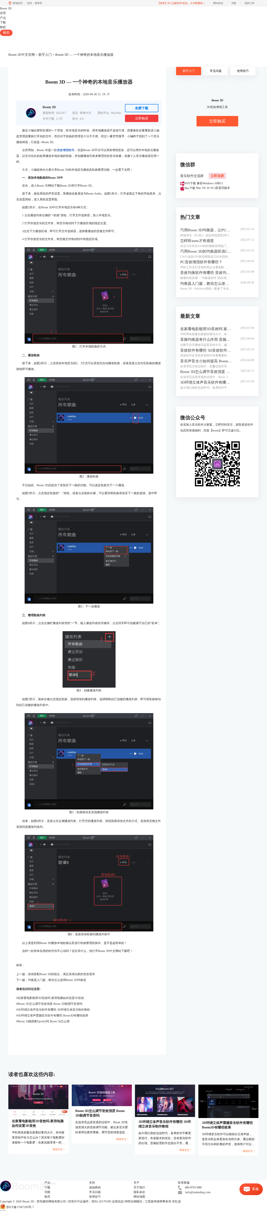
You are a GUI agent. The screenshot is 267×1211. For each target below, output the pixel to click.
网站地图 (139, 1196)
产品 (3, 17)
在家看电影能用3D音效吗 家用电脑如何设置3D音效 (50, 998)
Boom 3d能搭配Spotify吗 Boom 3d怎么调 (42, 1021)
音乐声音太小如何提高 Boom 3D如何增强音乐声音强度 (206, 361)
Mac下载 (189, 188)
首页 (3, 13)
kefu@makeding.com (197, 1192)
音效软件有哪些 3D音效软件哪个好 (206, 350)
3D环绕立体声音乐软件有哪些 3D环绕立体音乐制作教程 (53, 1009)
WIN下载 (190, 183)
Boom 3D (5, 8)
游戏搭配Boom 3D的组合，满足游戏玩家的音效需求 (61, 974)
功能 (47, 1192)
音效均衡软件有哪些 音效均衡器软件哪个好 (206, 273)
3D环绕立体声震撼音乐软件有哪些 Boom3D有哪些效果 (52, 1015)
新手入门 (45, 54)
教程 (3, 27)
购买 (6, 32)
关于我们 (139, 1187)
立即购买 (141, 118)
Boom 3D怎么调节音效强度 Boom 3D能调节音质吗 (49, 1003)
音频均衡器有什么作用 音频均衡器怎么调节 (206, 339)
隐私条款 (139, 1192)
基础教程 (95, 1187)
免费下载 (141, 108)
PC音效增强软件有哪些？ (201, 262)
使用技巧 (243, 71)
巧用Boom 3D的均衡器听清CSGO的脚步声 (206, 251)
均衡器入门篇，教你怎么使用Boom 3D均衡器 (57, 980)
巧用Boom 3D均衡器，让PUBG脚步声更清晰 (206, 230)
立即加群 (217, 176)
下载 (3, 22)
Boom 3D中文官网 (21, 54)
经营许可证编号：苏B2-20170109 (89, 1201)
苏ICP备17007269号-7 (20, 1207)
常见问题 (216, 71)
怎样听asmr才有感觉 (197, 241)
